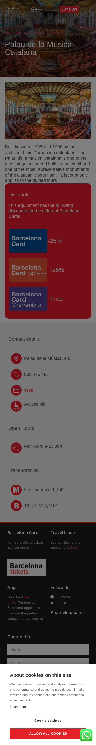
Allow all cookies (48, 733)
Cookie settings (48, 720)
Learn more (18, 707)
